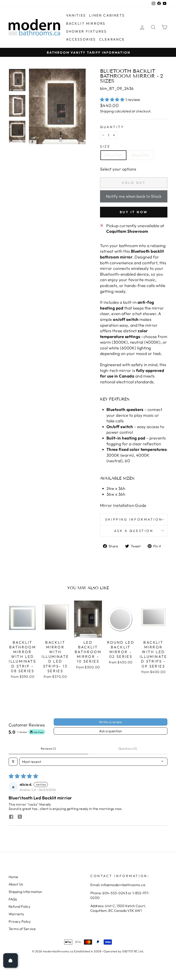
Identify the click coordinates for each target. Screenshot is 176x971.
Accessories (81, 39)
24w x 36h (113, 155)
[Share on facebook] (11, 817)
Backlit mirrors (86, 23)
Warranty (16, 914)
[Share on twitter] (19, 817)
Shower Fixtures (86, 31)
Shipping (107, 111)
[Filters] (13, 762)
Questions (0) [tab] (127, 749)
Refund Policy (19, 906)
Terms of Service (22, 929)
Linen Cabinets (107, 15)
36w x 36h (140, 155)
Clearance (112, 39)
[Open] (10, 960)
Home (13, 877)
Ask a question (133, 531)
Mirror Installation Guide (123, 505)
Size (105, 146)
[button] (112, 99)
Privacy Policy (20, 921)
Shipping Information (25, 891)
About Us (16, 884)
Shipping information (133, 519)
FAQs (13, 899)
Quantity (112, 127)
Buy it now (134, 212)
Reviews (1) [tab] (48, 749)
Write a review (110, 722)
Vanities (76, 15)
